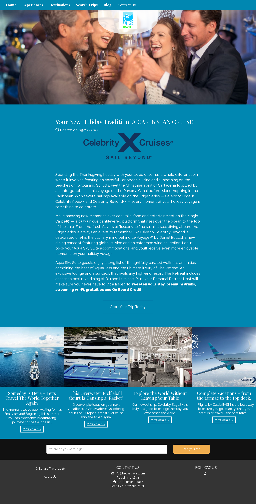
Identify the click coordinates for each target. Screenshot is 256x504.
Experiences (32, 5)
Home (11, 5)
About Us (50, 476)
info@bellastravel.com (130, 473)
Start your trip (191, 449)
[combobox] (106, 449)
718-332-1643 (130, 477)
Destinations (59, 5)
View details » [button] (32, 429)
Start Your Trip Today (128, 307)
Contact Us (127, 5)
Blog (108, 5)
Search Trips (87, 5)
